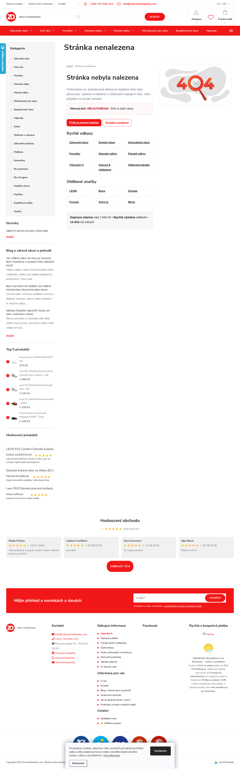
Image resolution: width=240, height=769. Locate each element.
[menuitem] (21, 31)
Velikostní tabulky (139, 165)
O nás (104, 681)
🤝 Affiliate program (111, 723)
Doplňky (18, 194)
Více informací (111, 755)
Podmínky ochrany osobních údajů (118, 704)
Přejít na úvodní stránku (84, 122)
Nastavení (78, 763)
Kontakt (62, 3)
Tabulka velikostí (109, 662)
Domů (70, 66)
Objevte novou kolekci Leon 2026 (27, 231)
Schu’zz (103, 202)
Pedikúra (18, 152)
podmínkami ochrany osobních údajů (183, 606)
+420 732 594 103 (66, 639)
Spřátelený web (108, 718)
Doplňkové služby (23, 202)
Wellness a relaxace (24, 135)
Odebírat (215, 597)
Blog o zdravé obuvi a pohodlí (116, 690)
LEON (73, 191)
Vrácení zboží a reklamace (40, 3)
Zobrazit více (120, 566)
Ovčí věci (18, 67)
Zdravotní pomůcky (24, 143)
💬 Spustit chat (108, 666)
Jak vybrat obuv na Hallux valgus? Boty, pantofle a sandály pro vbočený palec (30, 262)
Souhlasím (160, 751)
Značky (17, 211)
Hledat (155, 17)
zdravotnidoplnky (64, 658)
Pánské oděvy (21, 92)
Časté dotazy (107, 647)
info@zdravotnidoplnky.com (70, 634)
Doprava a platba (14, 3)
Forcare (74, 202)
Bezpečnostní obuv (24, 109)
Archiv (10, 236)
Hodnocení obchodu (120, 520)
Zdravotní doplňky (65, 653)
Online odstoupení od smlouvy (116, 652)
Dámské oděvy (21, 84)
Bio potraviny (21, 169)
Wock (131, 202)
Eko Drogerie (20, 177)
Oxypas (132, 191)
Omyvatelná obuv (139, 142)
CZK (224, 3)
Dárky (17, 126)
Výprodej (18, 118)
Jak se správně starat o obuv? (115, 700)
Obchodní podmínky (111, 657)
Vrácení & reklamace (105, 167)
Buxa (102, 191)
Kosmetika (19, 160)
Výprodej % (76, 165)
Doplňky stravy (22, 185)
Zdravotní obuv (22, 58)
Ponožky (18, 75)
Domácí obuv (107, 142)
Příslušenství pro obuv (25, 101)
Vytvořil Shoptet (226, 762)
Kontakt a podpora (117, 122)
